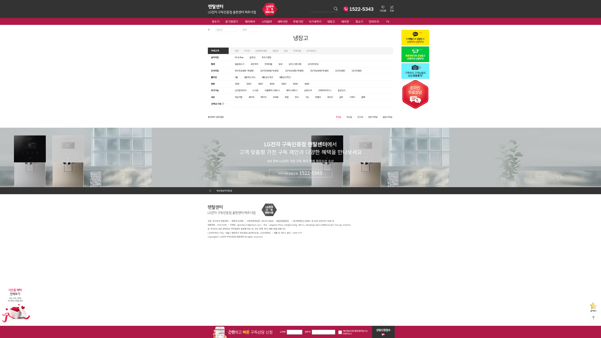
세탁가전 (282, 21)
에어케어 (250, 21)
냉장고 (331, 21)
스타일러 (267, 21)
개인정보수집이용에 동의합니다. (355, 331)
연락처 (308, 331)
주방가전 (298, 21)
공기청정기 (231, 21)
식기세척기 (315, 21)
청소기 (359, 21)
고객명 (282, 331)
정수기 (215, 21)
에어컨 (345, 21)
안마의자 (374, 21)
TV (387, 21)
